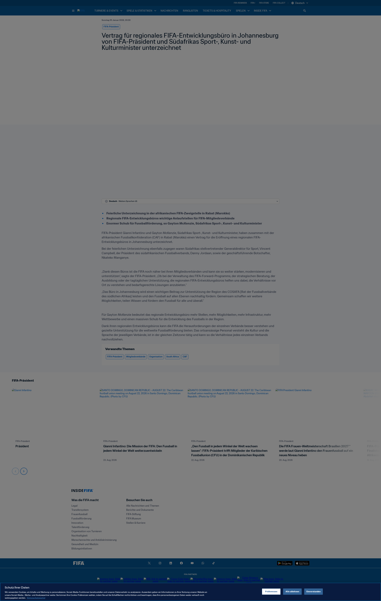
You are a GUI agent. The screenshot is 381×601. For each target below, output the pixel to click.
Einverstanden (313, 591)
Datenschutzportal (36, 598)
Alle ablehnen (292, 591)
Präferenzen (271, 591)
